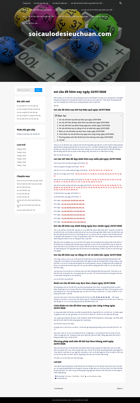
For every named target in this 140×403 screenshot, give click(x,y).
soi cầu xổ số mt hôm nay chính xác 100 (96, 10)
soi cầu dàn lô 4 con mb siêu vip (27, 106)
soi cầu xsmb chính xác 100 (66, 10)
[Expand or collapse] (121, 115)
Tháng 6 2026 (21, 149)
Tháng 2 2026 (21, 162)
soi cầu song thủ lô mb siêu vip (27, 112)
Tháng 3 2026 (21, 159)
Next (119, 388)
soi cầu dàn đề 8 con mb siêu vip (28, 119)
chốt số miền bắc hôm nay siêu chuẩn (37, 10)
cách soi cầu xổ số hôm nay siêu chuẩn (73, 16)
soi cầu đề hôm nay (30, 23)
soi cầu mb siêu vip (41, 3)
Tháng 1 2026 (21, 165)
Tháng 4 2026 (21, 156)
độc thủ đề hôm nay (100, 16)
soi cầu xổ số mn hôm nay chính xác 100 (86, 3)
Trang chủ (27, 3)
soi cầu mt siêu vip (59, 3)
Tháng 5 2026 (21, 152)
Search (38, 90)
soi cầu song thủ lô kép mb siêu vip (28, 109)
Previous (59, 388)
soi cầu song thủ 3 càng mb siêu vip (29, 115)
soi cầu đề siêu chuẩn (94, 376)
